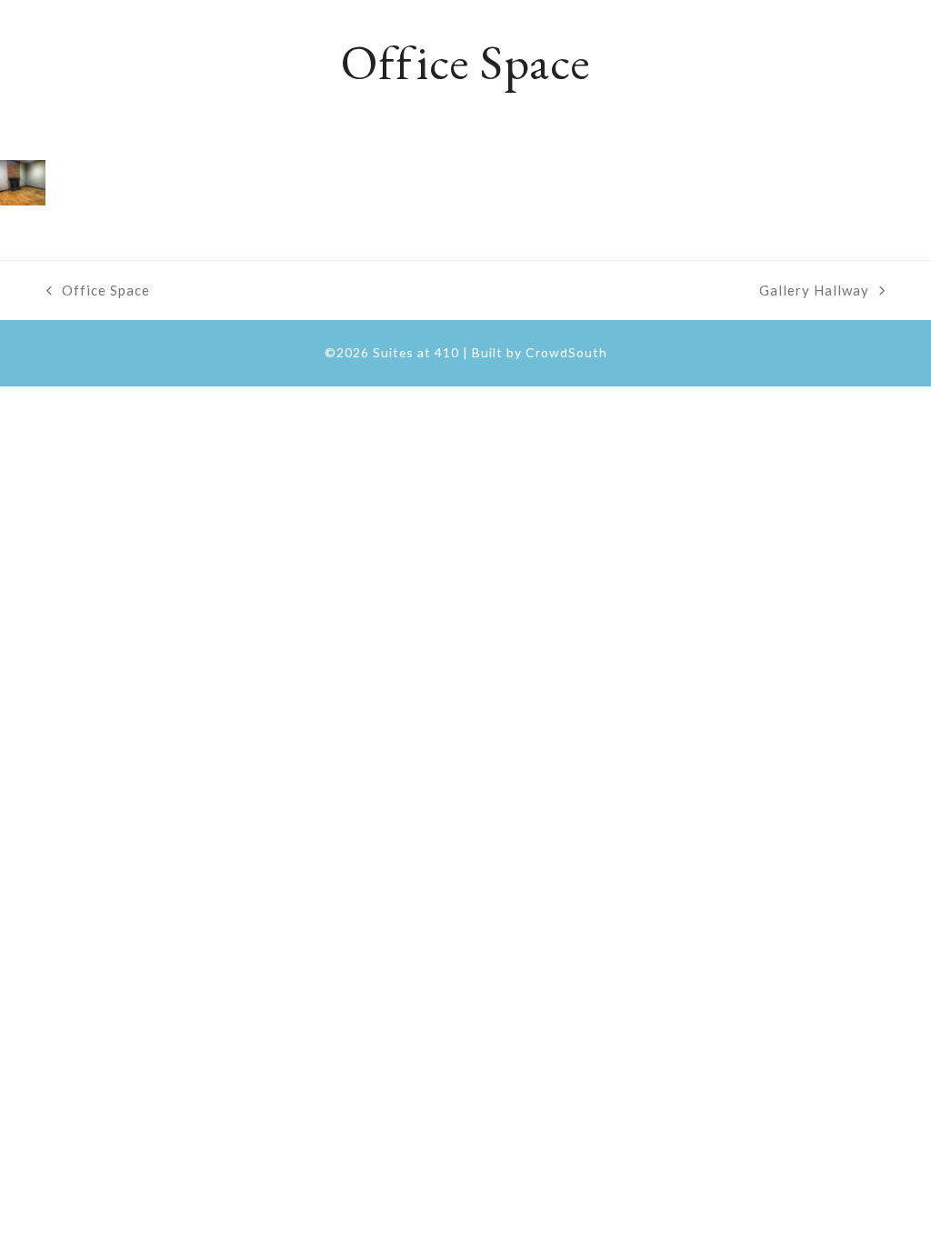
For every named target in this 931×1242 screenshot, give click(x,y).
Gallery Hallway (814, 292)
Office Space (98, 292)
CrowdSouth (566, 352)
